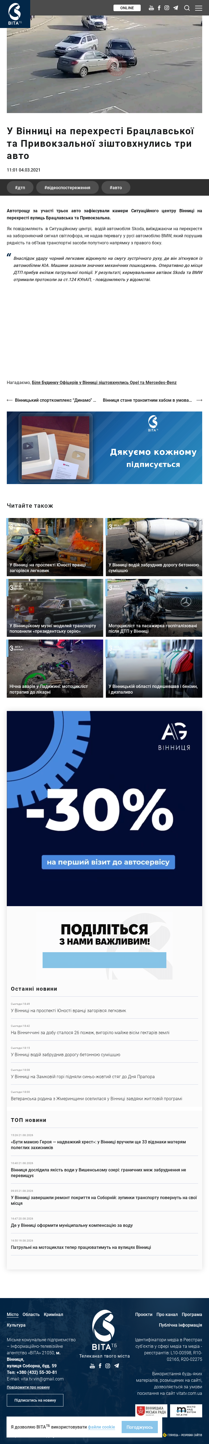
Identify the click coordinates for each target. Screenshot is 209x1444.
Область (31, 1314)
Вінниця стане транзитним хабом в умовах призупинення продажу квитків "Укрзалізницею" (152, 400)
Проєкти (143, 1314)
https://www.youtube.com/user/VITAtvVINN (104, 447)
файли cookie (101, 1427)
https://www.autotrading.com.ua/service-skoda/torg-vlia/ (104, 808)
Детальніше (104, 1007)
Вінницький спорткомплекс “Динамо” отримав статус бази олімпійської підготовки (56, 400)
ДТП (21, 187)
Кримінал (53, 1314)
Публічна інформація (180, 1325)
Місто (13, 1314)
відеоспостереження (68, 187)
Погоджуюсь (140, 1427)
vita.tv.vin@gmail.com (42, 1378)
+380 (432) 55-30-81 (37, 1372)
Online (127, 7)
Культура (16, 1325)
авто (117, 187)
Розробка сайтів (191, 1435)
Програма (192, 1314)
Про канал (167, 1314)
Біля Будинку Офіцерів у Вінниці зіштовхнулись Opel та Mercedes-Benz (104, 382)
